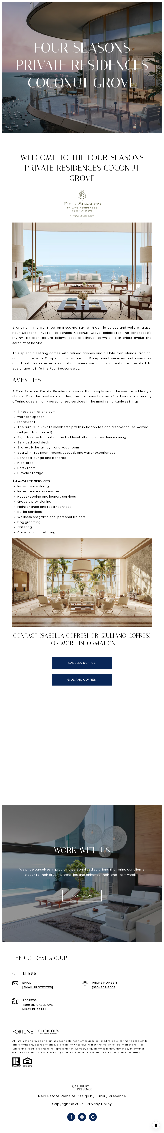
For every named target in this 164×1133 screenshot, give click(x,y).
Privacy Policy (99, 1104)
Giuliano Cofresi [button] (82, 679)
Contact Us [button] (82, 895)
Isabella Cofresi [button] (82, 663)
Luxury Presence (111, 1096)
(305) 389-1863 (103, 987)
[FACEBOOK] (71, 1117)
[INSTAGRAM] (82, 1117)
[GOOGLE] (93, 1117)
